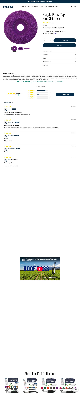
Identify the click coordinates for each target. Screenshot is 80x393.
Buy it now (59, 45)
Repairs (45, 58)
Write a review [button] (65, 94)
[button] (46, 22)
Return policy (46, 61)
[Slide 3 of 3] (27, 48)
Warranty (45, 54)
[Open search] (68, 6)
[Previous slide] (4, 27)
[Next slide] (37, 27)
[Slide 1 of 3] (14, 48)
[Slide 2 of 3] (20, 48)
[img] (7, 107)
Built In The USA (47, 51)
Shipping (45, 65)
